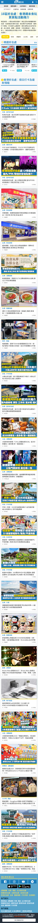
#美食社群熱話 (27, 911)
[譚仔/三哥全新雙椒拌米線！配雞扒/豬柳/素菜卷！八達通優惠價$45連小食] (19, 297)
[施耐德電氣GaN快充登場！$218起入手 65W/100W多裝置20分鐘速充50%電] (19, 689)
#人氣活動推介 (16, 911)
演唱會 (6, 6)
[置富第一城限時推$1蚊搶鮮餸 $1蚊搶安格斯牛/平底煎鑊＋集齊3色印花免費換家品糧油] (19, 525)
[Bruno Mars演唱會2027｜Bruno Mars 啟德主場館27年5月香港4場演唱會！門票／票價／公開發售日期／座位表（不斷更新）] (19, 656)
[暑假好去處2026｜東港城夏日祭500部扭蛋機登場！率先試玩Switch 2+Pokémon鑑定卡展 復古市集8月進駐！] (19, 754)
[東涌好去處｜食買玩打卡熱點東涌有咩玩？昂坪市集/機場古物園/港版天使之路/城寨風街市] (19, 820)
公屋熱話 (16, 9)
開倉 (14, 890)
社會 (11, 895)
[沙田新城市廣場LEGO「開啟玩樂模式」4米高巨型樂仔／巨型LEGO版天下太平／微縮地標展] (19, 722)
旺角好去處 (5, 895)
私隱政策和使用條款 (20, 916)
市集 (9, 890)
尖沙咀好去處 (21, 890)
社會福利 (32, 895)
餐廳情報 (17, 895)
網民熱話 (4, 901)
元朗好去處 (15, 893)
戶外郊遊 (24, 895)
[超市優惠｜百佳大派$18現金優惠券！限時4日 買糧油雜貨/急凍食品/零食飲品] (19, 231)
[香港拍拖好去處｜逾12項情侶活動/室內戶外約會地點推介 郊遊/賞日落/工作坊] (19, 166)
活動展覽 (4, 890)
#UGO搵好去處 (6, 911)
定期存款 (30, 9)
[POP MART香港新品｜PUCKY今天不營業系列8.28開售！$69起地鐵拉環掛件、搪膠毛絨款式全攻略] (19, 133)
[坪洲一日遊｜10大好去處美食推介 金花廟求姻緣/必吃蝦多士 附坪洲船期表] (19, 493)
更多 (35, 42)
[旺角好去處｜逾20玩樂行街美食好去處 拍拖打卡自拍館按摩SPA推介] (19, 100)
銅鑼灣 (19, 37)
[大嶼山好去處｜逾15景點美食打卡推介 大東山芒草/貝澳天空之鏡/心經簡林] (19, 362)
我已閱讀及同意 (19, 920)
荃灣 (31, 37)
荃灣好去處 (24, 893)
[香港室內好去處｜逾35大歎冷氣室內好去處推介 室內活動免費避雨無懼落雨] (19, 395)
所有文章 (5, 37)
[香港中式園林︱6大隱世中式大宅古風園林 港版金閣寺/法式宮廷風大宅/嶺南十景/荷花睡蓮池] (19, 558)
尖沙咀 (25, 37)
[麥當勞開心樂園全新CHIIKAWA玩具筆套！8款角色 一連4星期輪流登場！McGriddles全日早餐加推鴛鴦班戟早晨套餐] (19, 624)
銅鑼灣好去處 (5, 893)
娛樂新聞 (23, 9)
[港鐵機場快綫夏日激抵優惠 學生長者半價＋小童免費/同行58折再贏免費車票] (19, 591)
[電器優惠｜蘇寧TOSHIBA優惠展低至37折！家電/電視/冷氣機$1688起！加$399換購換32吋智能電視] (19, 329)
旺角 (12, 37)
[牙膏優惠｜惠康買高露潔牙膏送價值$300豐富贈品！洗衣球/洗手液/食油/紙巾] (19, 198)
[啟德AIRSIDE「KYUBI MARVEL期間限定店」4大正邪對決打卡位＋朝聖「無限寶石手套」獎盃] (19, 852)
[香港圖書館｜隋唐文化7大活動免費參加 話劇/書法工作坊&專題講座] (19, 264)
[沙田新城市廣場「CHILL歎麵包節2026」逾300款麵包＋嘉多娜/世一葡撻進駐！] (19, 427)
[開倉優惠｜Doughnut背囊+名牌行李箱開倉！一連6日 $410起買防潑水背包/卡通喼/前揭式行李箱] (19, 787)
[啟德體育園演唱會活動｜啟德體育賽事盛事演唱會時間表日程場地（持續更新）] (19, 460)
